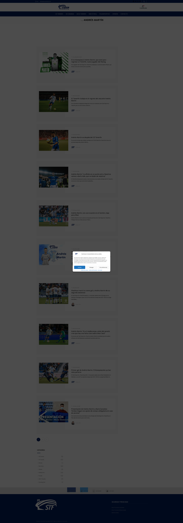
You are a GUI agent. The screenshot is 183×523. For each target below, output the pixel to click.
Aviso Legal (100, 270)
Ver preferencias (103, 267)
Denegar (91, 267)
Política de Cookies (84, 270)
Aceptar (79, 267)
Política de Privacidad (93, 270)
